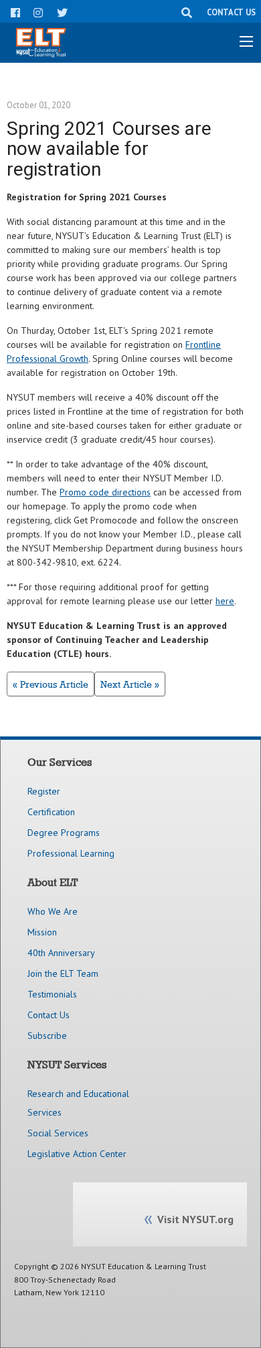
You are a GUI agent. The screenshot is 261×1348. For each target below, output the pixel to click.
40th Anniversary (61, 953)
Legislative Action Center (76, 1154)
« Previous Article (50, 684)
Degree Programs (63, 833)
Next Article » (129, 684)
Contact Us (48, 1015)
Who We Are (52, 911)
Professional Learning (70, 853)
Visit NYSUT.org (195, 1219)
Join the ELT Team (62, 973)
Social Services (57, 1133)
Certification (51, 812)
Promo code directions (105, 492)
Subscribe (47, 1036)
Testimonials (52, 994)
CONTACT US (231, 12)
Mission (42, 932)
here (224, 601)
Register (43, 791)
